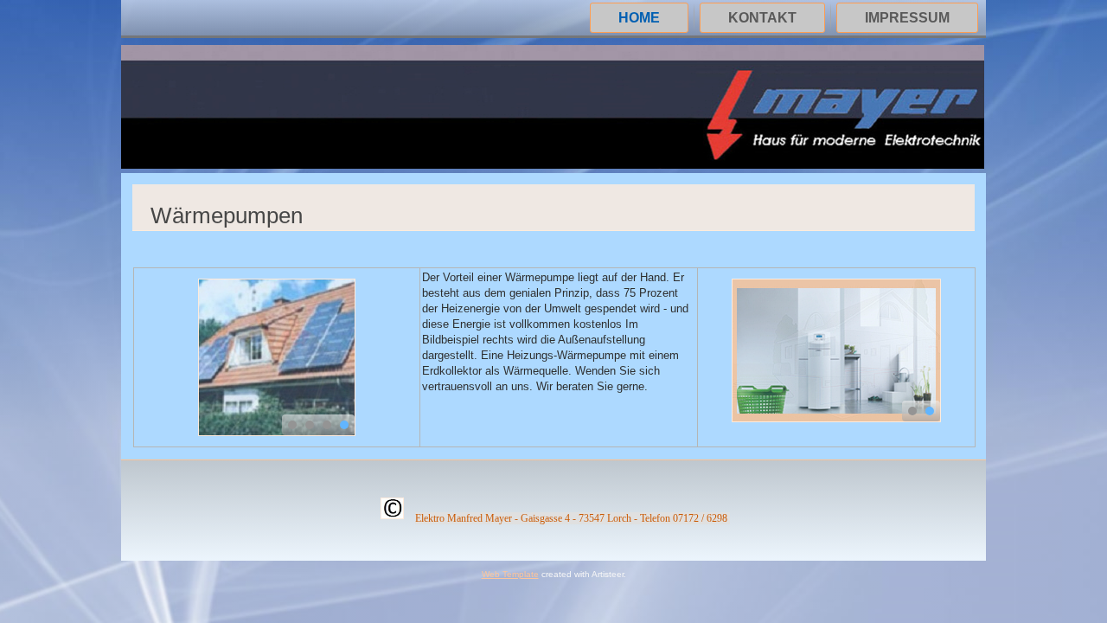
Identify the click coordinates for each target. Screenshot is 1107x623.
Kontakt (762, 17)
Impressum (907, 17)
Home (639, 17)
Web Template (510, 574)
